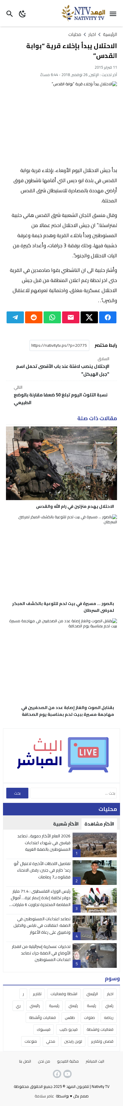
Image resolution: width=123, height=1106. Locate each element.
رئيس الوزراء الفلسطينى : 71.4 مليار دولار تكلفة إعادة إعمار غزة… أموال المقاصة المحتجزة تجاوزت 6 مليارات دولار (40, 901)
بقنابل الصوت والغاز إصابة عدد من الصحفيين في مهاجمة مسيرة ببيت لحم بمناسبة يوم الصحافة (67, 711)
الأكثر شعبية (66, 824)
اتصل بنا (25, 1061)
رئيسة (91, 1005)
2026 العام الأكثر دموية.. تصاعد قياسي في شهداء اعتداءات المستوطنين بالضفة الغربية (43, 842)
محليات (74, 34)
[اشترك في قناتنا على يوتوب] (67, 1074)
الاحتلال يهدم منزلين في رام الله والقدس (75, 506)
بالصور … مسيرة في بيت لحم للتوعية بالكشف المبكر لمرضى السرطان (63, 607)
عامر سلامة (44, 1095)
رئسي (109, 1005)
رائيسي (35, 1005)
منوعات (30, 1041)
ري (18, 1005)
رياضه (108, 1017)
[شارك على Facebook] (108, 317)
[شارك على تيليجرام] (15, 317)
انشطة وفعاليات (63, 993)
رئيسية (54, 1005)
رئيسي (73, 1005)
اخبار (110, 993)
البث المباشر (95, 1061)
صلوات (89, 1017)
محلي (50, 1041)
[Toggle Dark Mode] (22, 13)
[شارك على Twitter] (89, 317)
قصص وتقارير (102, 1041)
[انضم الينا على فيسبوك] (56, 1074)
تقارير (37, 993)
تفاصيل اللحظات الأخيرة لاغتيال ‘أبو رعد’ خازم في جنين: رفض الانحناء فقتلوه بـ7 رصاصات (42, 870)
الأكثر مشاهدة (99, 824)
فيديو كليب (68, 1029)
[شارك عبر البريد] (71, 317)
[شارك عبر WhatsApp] (52, 317)
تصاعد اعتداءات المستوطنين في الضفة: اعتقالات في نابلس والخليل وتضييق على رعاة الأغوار (41, 925)
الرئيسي (92, 993)
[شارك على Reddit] (34, 317)
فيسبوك (43, 1029)
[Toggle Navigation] (114, 13)
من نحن (44, 1061)
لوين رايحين (73, 1041)
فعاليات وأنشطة (42, 1017)
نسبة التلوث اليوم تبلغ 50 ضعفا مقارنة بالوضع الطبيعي (60, 395)
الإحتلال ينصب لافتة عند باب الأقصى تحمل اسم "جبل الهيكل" (62, 366)
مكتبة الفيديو (68, 1061)
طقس (70, 1017)
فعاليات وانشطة (100, 1029)
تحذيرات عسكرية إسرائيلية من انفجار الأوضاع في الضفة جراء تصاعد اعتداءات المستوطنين (41, 953)
